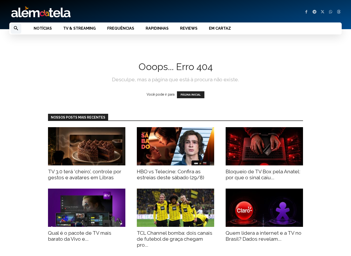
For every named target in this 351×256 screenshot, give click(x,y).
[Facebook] (306, 12)
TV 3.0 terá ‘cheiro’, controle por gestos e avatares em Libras (84, 174)
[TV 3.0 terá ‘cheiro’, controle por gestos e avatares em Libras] (86, 146)
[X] (322, 12)
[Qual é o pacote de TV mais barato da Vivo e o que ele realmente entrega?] (86, 208)
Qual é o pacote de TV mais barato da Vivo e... (79, 236)
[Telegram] (314, 12)
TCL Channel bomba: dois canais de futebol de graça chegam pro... (174, 239)
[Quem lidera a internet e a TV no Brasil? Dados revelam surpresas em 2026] (264, 208)
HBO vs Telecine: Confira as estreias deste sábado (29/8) (170, 174)
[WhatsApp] (331, 12)
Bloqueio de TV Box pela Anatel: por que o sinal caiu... (263, 174)
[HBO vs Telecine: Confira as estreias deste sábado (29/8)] (175, 146)
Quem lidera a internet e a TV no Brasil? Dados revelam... (263, 236)
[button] (16, 28)
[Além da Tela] (89, 12)
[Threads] (339, 12)
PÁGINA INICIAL (191, 94)
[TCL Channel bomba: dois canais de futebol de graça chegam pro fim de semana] (175, 208)
